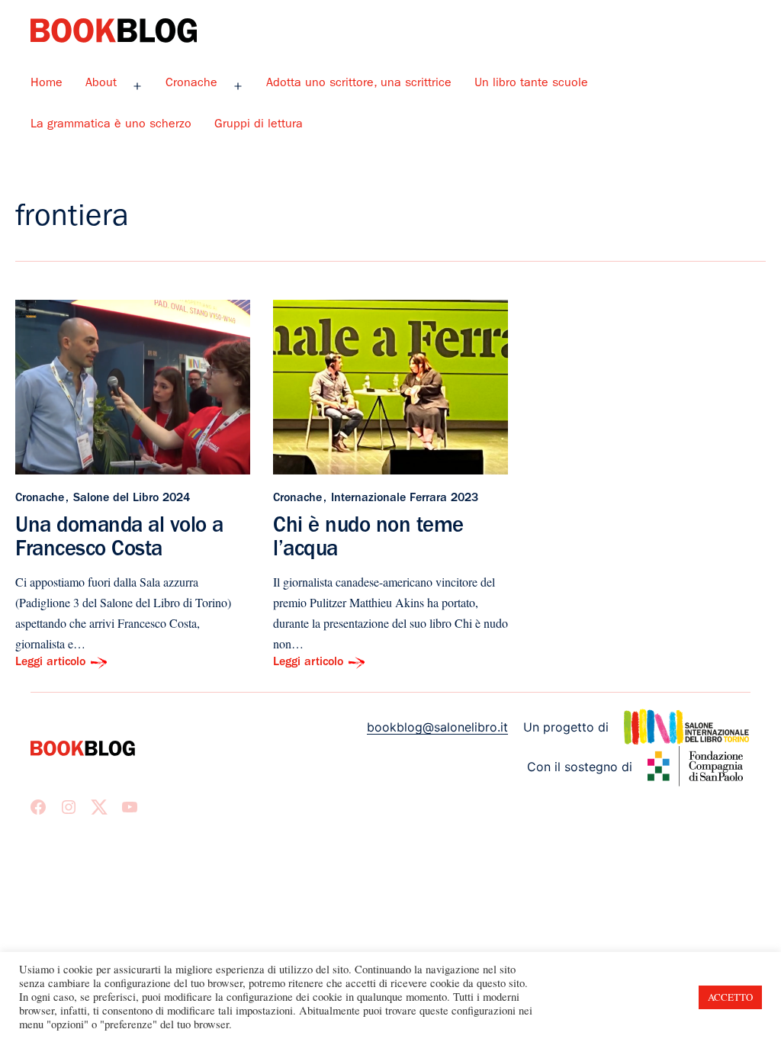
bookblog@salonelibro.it (437, 727)
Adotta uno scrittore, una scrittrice (359, 84)
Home (47, 84)
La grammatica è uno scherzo (111, 125)
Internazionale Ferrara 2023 (404, 499)
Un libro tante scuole (531, 84)
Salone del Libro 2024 (131, 499)
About (101, 84)
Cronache (191, 84)
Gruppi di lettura (258, 125)
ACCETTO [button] (730, 997)
